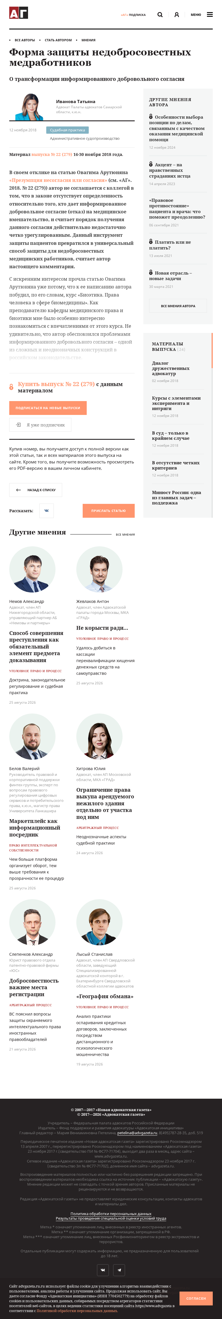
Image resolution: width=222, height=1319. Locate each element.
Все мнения (125, 534)
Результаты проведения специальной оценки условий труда (111, 1218)
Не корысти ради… (102, 627)
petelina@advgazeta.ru (137, 1132)
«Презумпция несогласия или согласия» (58, 180)
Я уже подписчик (46, 425)
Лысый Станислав (94, 954)
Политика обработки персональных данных (111, 1213)
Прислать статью (108, 510)
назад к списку (41, 490)
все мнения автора (178, 306)
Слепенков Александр (31, 954)
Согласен (196, 1298)
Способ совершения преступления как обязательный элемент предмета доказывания (36, 646)
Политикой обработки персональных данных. (77, 1310)
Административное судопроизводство (85, 138)
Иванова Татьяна (75, 101)
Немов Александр (26, 601)
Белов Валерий (24, 768)
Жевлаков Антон (92, 601)
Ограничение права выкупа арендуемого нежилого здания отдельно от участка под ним (105, 803)
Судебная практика (67, 130)
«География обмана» (105, 996)
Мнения (88, 40)
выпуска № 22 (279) (52, 154)
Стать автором (58, 40)
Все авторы (25, 40)
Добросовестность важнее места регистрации (34, 987)
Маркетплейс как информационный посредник (34, 827)
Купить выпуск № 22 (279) (56, 384)
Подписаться (48, 408)
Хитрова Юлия (91, 768)
